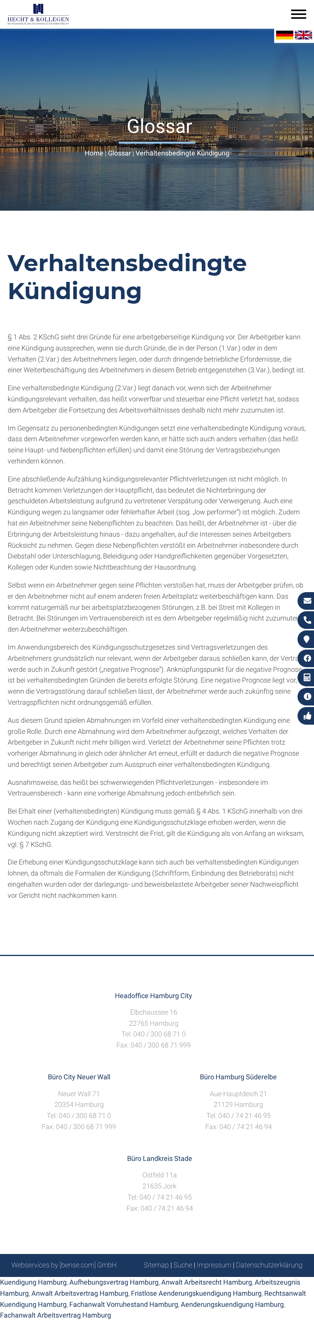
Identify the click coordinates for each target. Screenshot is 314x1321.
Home (94, 153)
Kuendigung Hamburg (33, 1282)
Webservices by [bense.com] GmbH (64, 1265)
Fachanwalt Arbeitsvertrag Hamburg (55, 1315)
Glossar (119, 153)
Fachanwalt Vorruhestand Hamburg (123, 1304)
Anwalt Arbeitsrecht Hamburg (206, 1282)
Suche (182, 1265)
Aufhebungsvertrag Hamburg (114, 1282)
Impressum (214, 1265)
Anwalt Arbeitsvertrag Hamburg (79, 1293)
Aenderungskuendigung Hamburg (232, 1304)
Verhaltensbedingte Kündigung (182, 153)
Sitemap (156, 1265)
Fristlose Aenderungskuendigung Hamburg (196, 1293)
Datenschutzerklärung (269, 1265)
